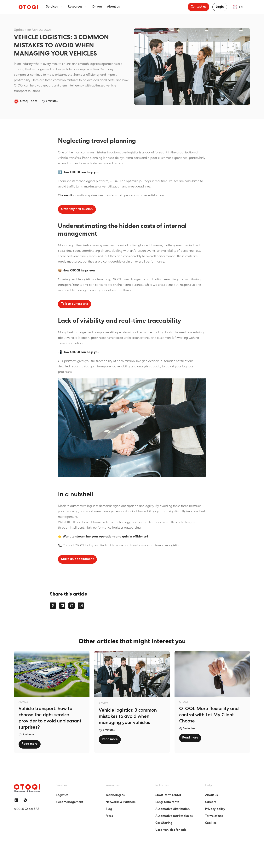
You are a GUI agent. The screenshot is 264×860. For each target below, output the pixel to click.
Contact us (198, 7)
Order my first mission (77, 209)
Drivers (97, 7)
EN (241, 7)
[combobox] (237, 7)
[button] (54, 7)
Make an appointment (77, 559)
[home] (28, 7)
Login (220, 7)
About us (113, 7)
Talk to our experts (74, 304)
